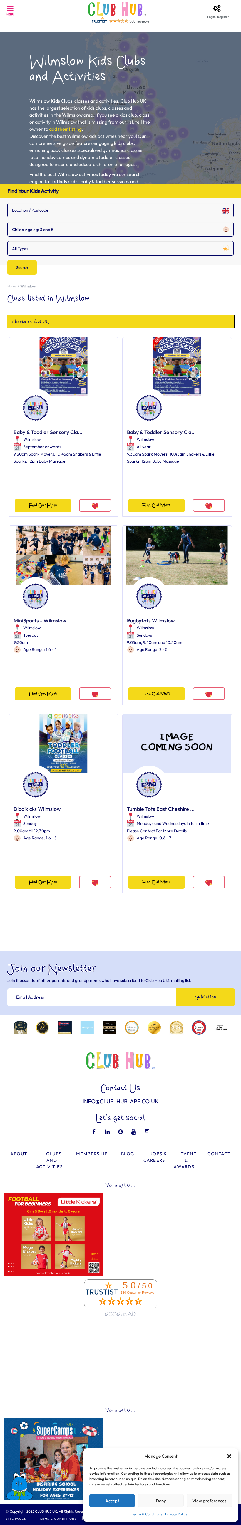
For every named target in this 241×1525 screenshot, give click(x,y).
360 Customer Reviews (137, 1292)
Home (11, 286)
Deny (161, 1501)
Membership (92, 1153)
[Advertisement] (120, 1363)
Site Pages (16, 1519)
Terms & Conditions (147, 1514)
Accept (112, 1501)
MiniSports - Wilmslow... (42, 620)
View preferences (209, 1501)
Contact (219, 1153)
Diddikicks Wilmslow (37, 809)
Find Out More (43, 505)
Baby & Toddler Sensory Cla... (48, 432)
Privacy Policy (176, 1514)
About (18, 1153)
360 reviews (139, 21)
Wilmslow (32, 439)
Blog (128, 1153)
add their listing (65, 129)
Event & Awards (185, 1160)
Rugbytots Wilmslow (151, 620)
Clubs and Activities (49, 1160)
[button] (229, 1456)
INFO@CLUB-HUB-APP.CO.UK (121, 1101)
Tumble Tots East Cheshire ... (161, 809)
